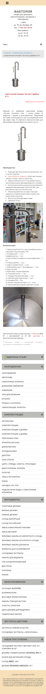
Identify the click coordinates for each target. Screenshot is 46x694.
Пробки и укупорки (11, 403)
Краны (5, 481)
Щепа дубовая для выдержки (16, 610)
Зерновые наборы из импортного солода (22, 536)
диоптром (36, 336)
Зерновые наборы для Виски (15, 544)
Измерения (7, 390)
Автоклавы (7, 377)
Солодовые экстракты (12, 553)
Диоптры (6, 455)
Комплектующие (10, 425)
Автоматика (8, 421)
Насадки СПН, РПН (10, 485)
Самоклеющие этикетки (14, 407)
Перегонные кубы (10, 438)
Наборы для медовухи (12, 557)
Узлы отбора (8, 459)
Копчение (6, 570)
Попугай (6, 472)
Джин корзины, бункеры (13, 468)
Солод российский (11, 523)
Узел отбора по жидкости (17, 176)
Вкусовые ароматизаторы (14, 597)
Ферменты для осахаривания (16, 549)
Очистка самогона (11, 605)
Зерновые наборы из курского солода (20, 540)
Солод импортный (11, 519)
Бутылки (6, 398)
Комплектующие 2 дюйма (14, 429)
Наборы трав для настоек (14, 601)
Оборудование (9, 373)
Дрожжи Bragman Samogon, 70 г (17, 665)
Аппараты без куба (10, 442)
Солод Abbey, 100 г (10, 661)
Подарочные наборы (12, 614)
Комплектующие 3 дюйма (14, 434)
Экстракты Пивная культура (15, 628)
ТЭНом (34, 334)
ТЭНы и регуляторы (11, 476)
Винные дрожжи (10, 510)
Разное (5, 574)
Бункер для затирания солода (16, 657)
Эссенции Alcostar (11, 588)
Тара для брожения (11, 394)
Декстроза (7, 566)
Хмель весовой (9, 531)
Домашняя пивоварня (12, 386)
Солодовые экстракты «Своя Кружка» (20, 632)
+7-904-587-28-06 (25, 27)
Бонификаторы (9, 592)
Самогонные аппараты (13, 381)
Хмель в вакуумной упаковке (16, 527)
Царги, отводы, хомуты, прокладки (19, 464)
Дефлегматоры (9, 446)
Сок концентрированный (14, 561)
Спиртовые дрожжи (11, 506)
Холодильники (9, 451)
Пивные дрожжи (10, 514)
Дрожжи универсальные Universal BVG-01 (22, 652)
